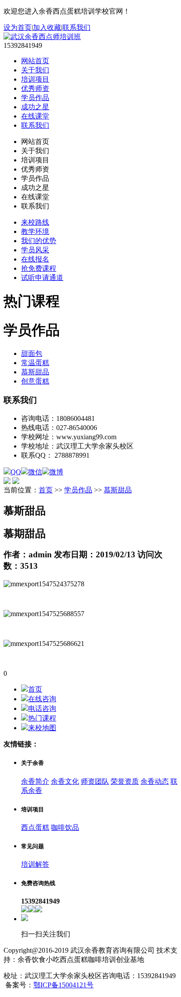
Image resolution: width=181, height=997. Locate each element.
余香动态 (155, 781)
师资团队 (95, 781)
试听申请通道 (42, 277)
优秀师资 (35, 88)
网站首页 (35, 61)
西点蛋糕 (35, 827)
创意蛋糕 (35, 381)
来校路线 (35, 222)
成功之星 (35, 107)
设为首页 (18, 27)
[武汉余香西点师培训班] (42, 36)
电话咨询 (42, 708)
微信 (35, 472)
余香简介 (35, 781)
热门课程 (42, 718)
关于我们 (35, 70)
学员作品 (35, 97)
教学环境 (35, 231)
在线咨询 (42, 699)
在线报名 (35, 259)
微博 (56, 472)
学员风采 (35, 250)
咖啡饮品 (65, 827)
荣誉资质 (125, 781)
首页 (46, 490)
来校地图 (42, 728)
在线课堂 (35, 116)
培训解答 (35, 864)
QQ (16, 472)
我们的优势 (38, 240)
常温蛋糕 (35, 362)
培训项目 (35, 79)
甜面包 (31, 353)
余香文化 (65, 781)
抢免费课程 (38, 268)
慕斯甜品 (35, 372)
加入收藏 (47, 27)
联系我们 (76, 27)
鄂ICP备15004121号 (63, 985)
